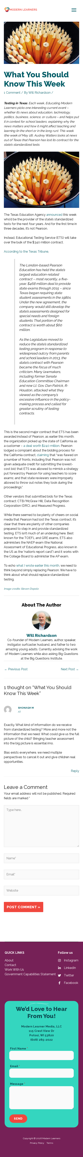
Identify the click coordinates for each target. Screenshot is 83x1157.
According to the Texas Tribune (26, 251)
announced (54, 215)
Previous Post (16, 669)
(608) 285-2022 (41, 1039)
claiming (43, 455)
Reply (75, 771)
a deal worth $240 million (41, 446)
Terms (50, 1143)
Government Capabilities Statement (30, 974)
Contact (10, 965)
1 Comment (12, 92)
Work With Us (14, 969)
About (9, 960)
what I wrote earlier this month (37, 565)
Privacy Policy (37, 1143)
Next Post (70, 669)
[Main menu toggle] (74, 10)
